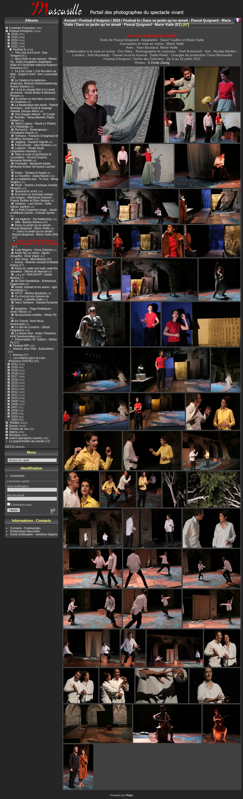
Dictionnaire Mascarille (25, 531)
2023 (14, 43)
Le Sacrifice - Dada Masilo (32, 175)
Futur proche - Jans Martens (33, 145)
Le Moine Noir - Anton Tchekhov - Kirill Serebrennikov (34, 335)
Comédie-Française (22, 27)
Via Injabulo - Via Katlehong (33, 218)
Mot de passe (15, 495)
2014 (14, 385)
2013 (14, 388)
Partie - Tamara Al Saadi (30, 172)
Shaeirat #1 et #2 (26, 191)
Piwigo (129, 795)
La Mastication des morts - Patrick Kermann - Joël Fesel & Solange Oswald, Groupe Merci (34, 108)
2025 (14, 37)
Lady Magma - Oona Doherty (34, 249)
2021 (14, 364)
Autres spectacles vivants (25, 438)
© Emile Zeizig (158, 62)
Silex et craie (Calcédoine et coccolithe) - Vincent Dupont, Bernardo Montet (30, 157)
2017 (14, 376)
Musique (14, 434)
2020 (14, 367)
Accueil (70, 20)
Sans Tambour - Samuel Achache (36, 302)
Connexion (17, 475)
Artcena (18, 354)
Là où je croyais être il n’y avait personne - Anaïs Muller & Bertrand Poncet (32, 92)
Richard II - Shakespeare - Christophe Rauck (29, 131)
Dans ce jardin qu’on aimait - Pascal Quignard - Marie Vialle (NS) (35, 233)
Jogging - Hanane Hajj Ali (31, 141)
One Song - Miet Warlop (30, 259)
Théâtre (14, 422)
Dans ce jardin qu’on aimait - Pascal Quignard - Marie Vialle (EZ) (35, 242)
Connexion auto (21, 504)
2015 (14, 382)
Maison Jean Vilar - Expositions (33, 348)
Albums (31, 20)
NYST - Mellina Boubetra (31, 293)
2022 (14, 46)
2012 (14, 391)
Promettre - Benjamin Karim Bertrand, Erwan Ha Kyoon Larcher (32, 165)
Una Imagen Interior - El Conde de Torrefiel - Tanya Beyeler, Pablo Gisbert (32, 117)
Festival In (19, 49)
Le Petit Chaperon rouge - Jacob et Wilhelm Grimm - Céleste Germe (33, 211)
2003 (14, 419)
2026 (14, 34)
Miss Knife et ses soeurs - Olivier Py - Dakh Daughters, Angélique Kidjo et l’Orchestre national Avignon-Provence (34, 63)
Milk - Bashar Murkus (28, 222)
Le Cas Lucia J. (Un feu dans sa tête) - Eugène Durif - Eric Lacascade (34, 72)
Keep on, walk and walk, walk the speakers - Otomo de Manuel (34, 270)
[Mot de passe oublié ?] (52, 511)
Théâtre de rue (18, 428)
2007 (14, 407)
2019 (14, 370)
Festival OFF (21, 345)
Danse (13, 425)
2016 (14, 379)
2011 (14, 394)
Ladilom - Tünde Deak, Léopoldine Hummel (27, 150)
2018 (14, 373)
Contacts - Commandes (25, 528)
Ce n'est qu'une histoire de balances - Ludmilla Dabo (29, 298)
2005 (14, 413)
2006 (14, 410)
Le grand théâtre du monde (26, 441)
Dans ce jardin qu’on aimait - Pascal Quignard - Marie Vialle (31, 227)
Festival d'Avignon (21, 30)
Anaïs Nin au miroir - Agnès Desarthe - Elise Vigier (30, 254)
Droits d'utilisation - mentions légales (33, 534)
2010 (14, 398)
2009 (14, 401)
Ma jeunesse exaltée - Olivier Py (35, 314)
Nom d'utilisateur (18, 486)
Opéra (13, 431)
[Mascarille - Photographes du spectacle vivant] (121, 13)
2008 (14, 404)
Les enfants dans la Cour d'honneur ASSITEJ (26, 359)
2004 (14, 416)
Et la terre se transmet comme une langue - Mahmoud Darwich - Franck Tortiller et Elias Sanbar (31, 197)
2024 (14, 40)
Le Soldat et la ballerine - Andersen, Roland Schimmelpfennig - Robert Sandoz (34, 83)
